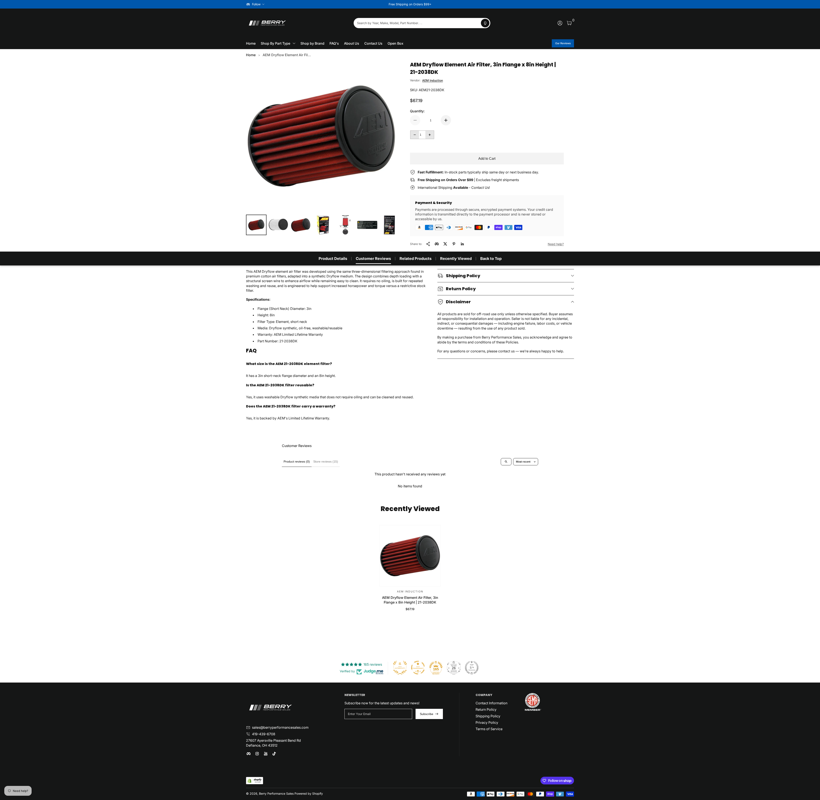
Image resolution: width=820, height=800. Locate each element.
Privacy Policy (487, 722)
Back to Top (491, 258)
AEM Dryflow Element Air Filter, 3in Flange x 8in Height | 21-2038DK (410, 599)
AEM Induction (432, 80)
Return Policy (486, 709)
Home (251, 55)
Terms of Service (489, 729)
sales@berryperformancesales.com (280, 727)
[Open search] (506, 461)
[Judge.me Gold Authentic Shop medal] (400, 667)
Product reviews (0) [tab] (297, 461)
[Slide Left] (345, 4)
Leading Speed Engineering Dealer (410, 4)
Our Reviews (563, 43)
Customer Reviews (373, 258)
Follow (256, 4)
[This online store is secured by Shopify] (254, 780)
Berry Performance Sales (276, 793)
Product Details (333, 258)
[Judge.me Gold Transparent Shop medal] (418, 667)
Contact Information (491, 703)
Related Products (416, 258)
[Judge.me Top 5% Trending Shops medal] (472, 667)
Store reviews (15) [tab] (325, 461)
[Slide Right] (475, 4)
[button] (485, 23)
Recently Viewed (456, 258)
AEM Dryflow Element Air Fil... (287, 55)
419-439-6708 (263, 734)
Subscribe (426, 714)
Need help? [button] (556, 244)
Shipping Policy (488, 716)
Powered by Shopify (308, 793)
